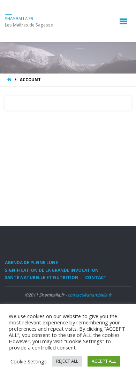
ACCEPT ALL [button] (104, 361)
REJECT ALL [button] (67, 361)
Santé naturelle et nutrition (41, 277)
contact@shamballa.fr (90, 295)
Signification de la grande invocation (52, 270)
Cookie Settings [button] (28, 361)
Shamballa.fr (19, 19)
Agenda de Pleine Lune (31, 263)
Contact (96, 277)
